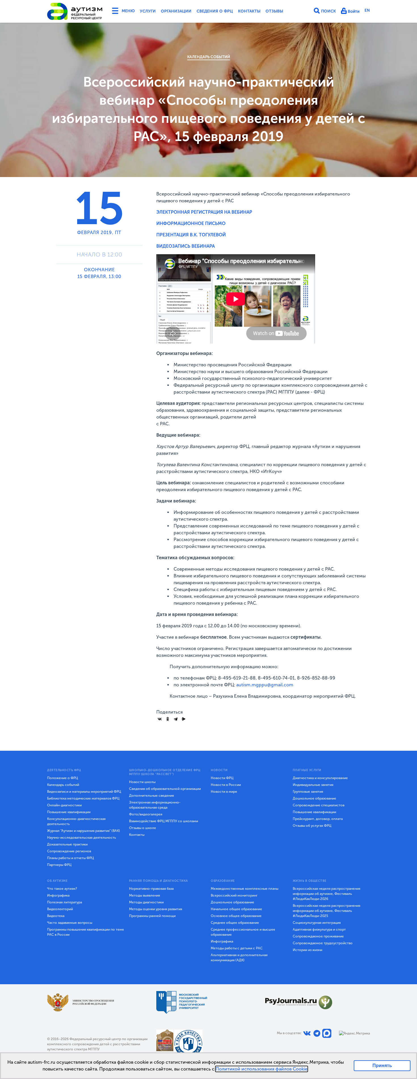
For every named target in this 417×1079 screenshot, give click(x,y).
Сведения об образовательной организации (165, 789)
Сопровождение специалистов (318, 805)
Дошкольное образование (314, 798)
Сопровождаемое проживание (318, 936)
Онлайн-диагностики (64, 805)
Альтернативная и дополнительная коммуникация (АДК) (239, 957)
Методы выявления (144, 895)
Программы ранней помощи (152, 916)
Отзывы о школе (142, 828)
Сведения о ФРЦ (215, 11)
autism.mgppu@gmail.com (264, 684)
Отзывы (274, 11)
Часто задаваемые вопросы (69, 923)
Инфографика (58, 895)
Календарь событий (208, 57)
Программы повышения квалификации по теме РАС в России (85, 932)
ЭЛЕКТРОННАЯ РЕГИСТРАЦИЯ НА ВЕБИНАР (204, 212)
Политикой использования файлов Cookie (262, 1069)
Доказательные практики (67, 844)
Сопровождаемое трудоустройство (323, 943)
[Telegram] (175, 719)
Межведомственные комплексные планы (244, 889)
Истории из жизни (307, 950)
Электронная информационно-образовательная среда (154, 804)
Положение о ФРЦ (62, 778)
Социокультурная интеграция (317, 923)
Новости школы (142, 782)
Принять (382, 1065)
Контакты (249, 11)
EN (367, 10)
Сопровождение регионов (69, 851)
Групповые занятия (308, 792)
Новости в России (226, 785)
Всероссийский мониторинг (234, 895)
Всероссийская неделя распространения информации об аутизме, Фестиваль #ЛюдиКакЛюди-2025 (326, 911)
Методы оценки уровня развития (155, 909)
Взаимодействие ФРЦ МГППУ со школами (163, 821)
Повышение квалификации (68, 812)
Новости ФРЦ (222, 778)
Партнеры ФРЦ (59, 865)
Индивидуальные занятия (313, 785)
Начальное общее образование (236, 909)
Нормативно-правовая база (151, 889)
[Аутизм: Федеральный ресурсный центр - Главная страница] (75, 11)
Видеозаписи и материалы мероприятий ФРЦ (84, 792)
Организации (176, 11)
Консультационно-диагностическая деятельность (76, 821)
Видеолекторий (60, 909)
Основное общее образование (236, 916)
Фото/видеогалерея (145, 814)
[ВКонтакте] (159, 719)
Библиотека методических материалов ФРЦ (83, 798)
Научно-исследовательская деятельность (81, 838)
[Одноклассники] (167, 719)
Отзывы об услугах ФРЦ (312, 826)
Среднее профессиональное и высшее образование (243, 932)
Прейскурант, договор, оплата (318, 819)
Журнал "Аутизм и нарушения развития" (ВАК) (83, 831)
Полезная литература (64, 902)
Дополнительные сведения (151, 796)
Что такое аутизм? (62, 889)
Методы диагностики (146, 902)
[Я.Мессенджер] (183, 719)
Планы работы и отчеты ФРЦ (70, 858)
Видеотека (55, 916)
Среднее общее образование (235, 923)
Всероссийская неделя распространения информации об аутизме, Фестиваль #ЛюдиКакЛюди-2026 (326, 894)
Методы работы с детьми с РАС (237, 948)
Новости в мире (224, 792)
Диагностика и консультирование (320, 778)
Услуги (148, 11)
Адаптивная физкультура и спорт (319, 929)
